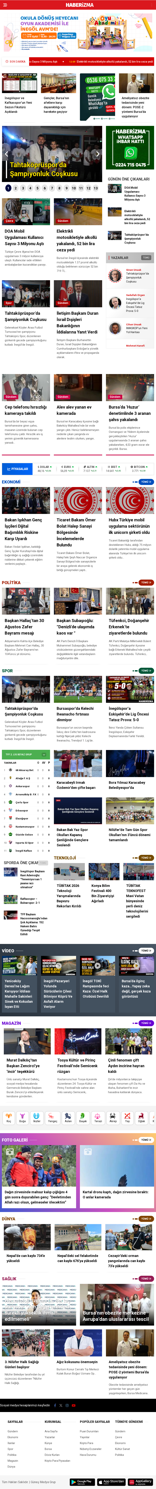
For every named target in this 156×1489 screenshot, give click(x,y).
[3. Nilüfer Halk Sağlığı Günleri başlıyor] (26, 1342)
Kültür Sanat (122, 1449)
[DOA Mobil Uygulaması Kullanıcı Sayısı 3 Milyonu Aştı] (115, 192)
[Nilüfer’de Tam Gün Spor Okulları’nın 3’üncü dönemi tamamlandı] (130, 811)
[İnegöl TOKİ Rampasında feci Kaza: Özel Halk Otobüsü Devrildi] (97, 966)
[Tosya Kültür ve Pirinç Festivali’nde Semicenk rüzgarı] (78, 1041)
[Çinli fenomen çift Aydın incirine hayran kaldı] (128, 1041)
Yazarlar (50, 1437)
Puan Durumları (89, 1431)
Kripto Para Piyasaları (57, 1460)
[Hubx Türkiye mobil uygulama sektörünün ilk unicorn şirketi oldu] (130, 500)
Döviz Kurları (52, 1454)
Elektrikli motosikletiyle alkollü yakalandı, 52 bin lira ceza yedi (49, 61)
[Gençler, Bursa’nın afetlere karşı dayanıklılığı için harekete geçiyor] (58, 83)
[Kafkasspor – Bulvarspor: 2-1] (11, 903)
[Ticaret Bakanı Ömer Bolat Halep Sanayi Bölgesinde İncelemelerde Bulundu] (78, 500)
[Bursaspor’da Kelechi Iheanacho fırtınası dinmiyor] (78, 689)
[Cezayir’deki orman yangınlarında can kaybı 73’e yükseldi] (128, 1237)
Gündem (63, 220)
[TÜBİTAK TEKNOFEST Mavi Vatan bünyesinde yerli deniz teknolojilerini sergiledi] (138, 871)
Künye (48, 1443)
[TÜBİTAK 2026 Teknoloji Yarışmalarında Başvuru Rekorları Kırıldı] (69, 871)
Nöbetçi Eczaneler (91, 1449)
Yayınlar (85, 1437)
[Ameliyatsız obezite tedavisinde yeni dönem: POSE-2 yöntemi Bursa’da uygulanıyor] (136, 83)
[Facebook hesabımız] (55, 1405)
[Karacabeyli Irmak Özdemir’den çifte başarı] (78, 763)
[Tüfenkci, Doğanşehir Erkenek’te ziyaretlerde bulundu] (130, 601)
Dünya (11, 1466)
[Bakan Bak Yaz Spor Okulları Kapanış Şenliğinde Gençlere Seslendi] (78, 811)
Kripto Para (86, 1443)
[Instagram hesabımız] (67, 1405)
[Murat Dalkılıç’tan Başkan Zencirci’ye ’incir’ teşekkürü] (27, 1041)
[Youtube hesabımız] (74, 1405)
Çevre (9, 220)
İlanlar (11, 1443)
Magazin (13, 1460)
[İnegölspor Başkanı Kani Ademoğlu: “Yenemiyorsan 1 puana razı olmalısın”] (11, 875)
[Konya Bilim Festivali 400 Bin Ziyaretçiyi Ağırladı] (104, 871)
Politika (12, 1454)
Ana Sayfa (51, 1431)
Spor (9, 302)
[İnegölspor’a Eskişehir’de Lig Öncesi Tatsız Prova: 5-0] (130, 689)
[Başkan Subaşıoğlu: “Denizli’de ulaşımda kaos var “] (78, 601)
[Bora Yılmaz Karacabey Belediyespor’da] (130, 763)
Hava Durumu (88, 1454)
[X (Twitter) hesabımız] (61, 1405)
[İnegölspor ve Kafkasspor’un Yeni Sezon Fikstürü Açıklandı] (19, 83)
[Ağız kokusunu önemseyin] (78, 1342)
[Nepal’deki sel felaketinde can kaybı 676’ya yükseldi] (78, 1237)
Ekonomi (13, 1437)
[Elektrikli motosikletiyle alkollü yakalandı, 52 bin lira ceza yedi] (115, 215)
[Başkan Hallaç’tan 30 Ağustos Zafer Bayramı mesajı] (26, 601)
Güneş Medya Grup (43, 1482)
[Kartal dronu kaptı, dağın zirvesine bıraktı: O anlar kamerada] (117, 1166)
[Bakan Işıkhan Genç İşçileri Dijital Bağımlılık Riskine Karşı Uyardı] (26, 500)
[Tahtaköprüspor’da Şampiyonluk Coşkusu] (115, 239)
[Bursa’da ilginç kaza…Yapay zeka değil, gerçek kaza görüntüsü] (136, 966)
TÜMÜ (146, 257)
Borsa (48, 1449)
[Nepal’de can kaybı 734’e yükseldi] (27, 1237)
